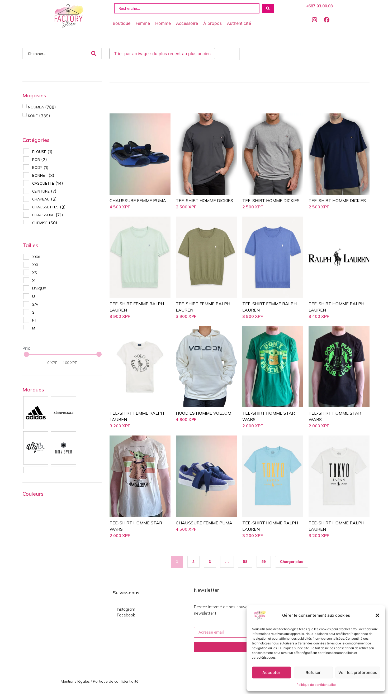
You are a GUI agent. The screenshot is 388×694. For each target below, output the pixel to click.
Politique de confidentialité (316, 685)
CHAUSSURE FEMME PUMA (138, 200)
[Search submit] (268, 8)
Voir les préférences (357, 672)
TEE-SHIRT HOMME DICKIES (204, 200)
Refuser (313, 672)
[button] (377, 615)
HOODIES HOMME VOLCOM (203, 413)
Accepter (271, 672)
